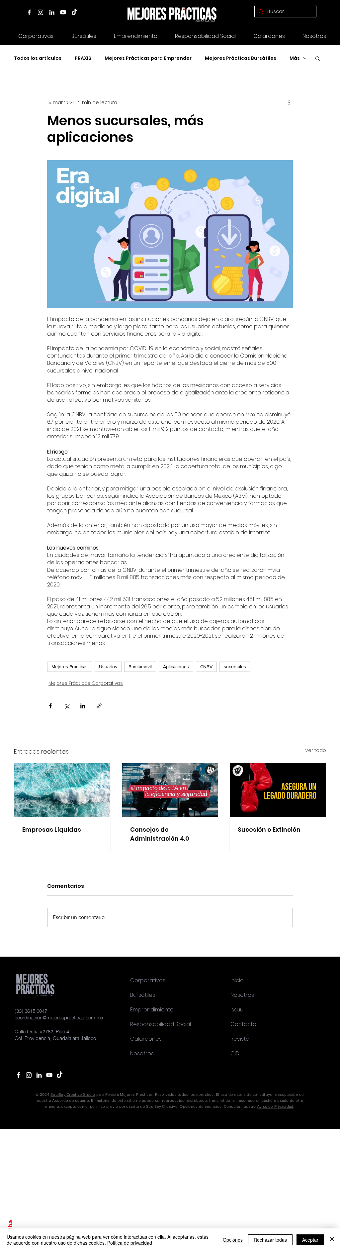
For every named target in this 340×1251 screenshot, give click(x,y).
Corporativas (147, 980)
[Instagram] (40, 12)
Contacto (243, 1024)
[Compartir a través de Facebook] (50, 706)
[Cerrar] (332, 1240)
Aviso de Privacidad (275, 1106)
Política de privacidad (129, 1242)
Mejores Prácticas (69, 666)
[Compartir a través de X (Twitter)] (66, 706)
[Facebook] (29, 12)
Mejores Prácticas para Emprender (148, 58)
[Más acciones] (289, 102)
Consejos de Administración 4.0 (159, 834)
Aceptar (310, 1239)
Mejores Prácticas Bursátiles (240, 58)
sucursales (235, 666)
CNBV (206, 666)
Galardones (146, 1039)
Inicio (237, 980)
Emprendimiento (152, 1009)
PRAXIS (83, 58)
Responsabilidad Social (160, 1024)
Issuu (236, 1009)
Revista (239, 1039)
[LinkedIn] (51, 12)
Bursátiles (142, 995)
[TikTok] (74, 12)
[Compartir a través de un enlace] (99, 706)
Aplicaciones (176, 666)
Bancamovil (140, 666)
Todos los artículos (37, 58)
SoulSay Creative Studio (72, 1094)
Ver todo (315, 750)
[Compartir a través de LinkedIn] (83, 706)
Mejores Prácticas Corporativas (85, 683)
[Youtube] (49, 1075)
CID (234, 1053)
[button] (269, 36)
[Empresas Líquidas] (62, 790)
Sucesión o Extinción (269, 829)
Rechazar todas (270, 1239)
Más (295, 58)
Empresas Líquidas (51, 829)
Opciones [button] (233, 1239)
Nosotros (142, 1053)
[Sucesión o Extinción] (278, 790)
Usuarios (108, 666)
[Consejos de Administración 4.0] (170, 790)
